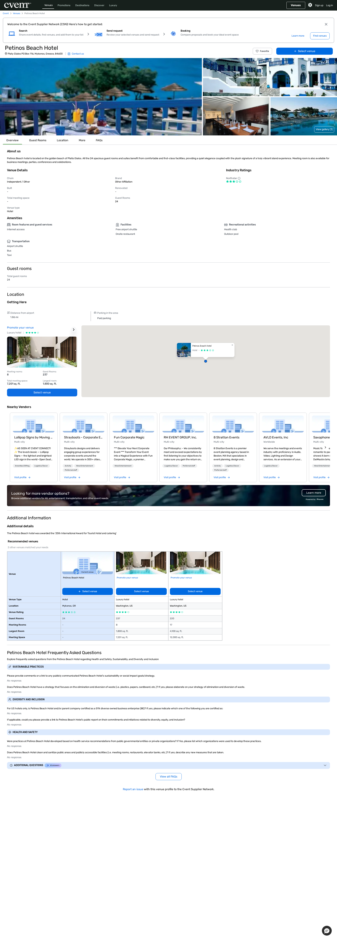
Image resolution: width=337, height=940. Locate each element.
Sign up (319, 5)
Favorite (264, 51)
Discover (99, 5)
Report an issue (133, 789)
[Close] (326, 24)
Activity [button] (68, 466)
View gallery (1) (324, 129)
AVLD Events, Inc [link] (275, 437)
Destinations (82, 5)
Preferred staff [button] (71, 470)
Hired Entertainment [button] (84, 466)
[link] (34, 424)
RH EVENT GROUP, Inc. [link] (180, 437)
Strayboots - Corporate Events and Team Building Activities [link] (83, 437)
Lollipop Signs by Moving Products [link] (33, 437)
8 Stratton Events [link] (226, 437)
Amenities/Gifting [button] (22, 466)
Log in (329, 5)
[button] (101, 96)
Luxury (113, 5)
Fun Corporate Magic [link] (129, 437)
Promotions (64, 5)
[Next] (325, 447)
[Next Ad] (74, 329)
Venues (48, 5)
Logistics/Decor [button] (41, 466)
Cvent (6, 13)
